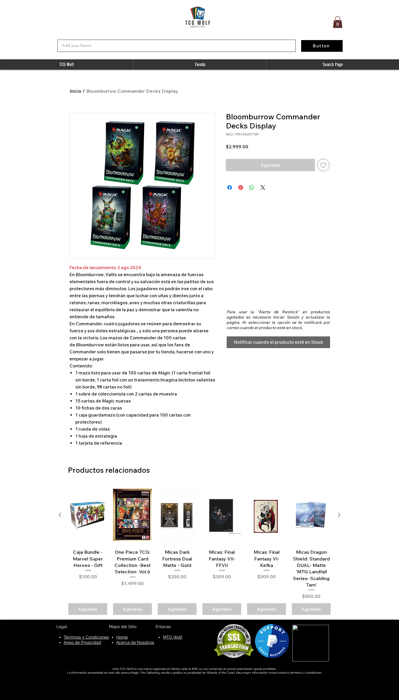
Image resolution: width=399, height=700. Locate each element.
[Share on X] (262, 187)
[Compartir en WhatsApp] (251, 187)
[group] (199, 550)
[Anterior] (59, 514)
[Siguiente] (339, 514)
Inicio (75, 91)
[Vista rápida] (87, 515)
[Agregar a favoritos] (323, 165)
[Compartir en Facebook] (229, 187)
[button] (338, 22)
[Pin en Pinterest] (240, 187)
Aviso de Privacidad (82, 642)
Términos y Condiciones (86, 637)
